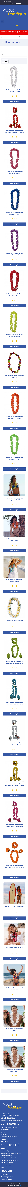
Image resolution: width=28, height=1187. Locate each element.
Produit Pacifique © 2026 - (14, 1184)
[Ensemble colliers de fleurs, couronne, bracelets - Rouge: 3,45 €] (14, 122)
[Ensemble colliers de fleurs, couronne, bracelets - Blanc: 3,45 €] (14, 735)
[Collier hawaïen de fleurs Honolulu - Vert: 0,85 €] (14, 449)
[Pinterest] (16, 1)
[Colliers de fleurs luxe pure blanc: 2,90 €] (14, 1020)
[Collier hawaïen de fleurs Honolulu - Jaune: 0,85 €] (14, 326)
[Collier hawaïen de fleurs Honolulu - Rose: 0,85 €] (14, 163)
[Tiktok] (21, 1)
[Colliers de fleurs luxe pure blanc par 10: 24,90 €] (14, 1061)
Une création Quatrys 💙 (14, 1185)
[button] (2, 21)
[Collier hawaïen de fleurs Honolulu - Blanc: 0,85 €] (14, 81)
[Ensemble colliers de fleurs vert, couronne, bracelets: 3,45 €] (14, 653)
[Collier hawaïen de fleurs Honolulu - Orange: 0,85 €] (14, 408)
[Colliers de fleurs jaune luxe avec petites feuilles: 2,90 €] (14, 490)
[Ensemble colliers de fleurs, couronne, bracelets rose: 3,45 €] (14, 816)
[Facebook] (14, 1)
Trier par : (3, 52)
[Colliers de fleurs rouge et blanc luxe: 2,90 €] (14, 980)
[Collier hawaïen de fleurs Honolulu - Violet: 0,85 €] (14, 245)
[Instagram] (19, 1)
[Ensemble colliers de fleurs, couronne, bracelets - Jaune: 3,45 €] (14, 775)
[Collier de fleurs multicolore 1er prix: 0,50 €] (14, 367)
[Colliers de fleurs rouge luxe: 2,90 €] (14, 898)
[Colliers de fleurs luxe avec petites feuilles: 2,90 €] (14, 531)
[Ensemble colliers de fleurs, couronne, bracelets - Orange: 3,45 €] (14, 857)
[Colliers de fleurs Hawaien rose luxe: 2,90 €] (14, 939)
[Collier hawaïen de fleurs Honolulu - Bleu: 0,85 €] (14, 204)
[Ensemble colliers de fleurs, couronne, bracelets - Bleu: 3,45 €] (14, 694)
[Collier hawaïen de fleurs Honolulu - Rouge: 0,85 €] (14, 286)
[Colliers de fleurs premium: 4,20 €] (14, 612)
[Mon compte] (11, 26)
